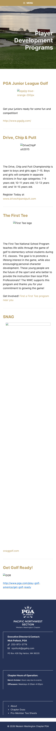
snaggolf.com (11, 550)
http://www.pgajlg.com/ (17, 120)
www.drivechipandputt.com (19, 198)
